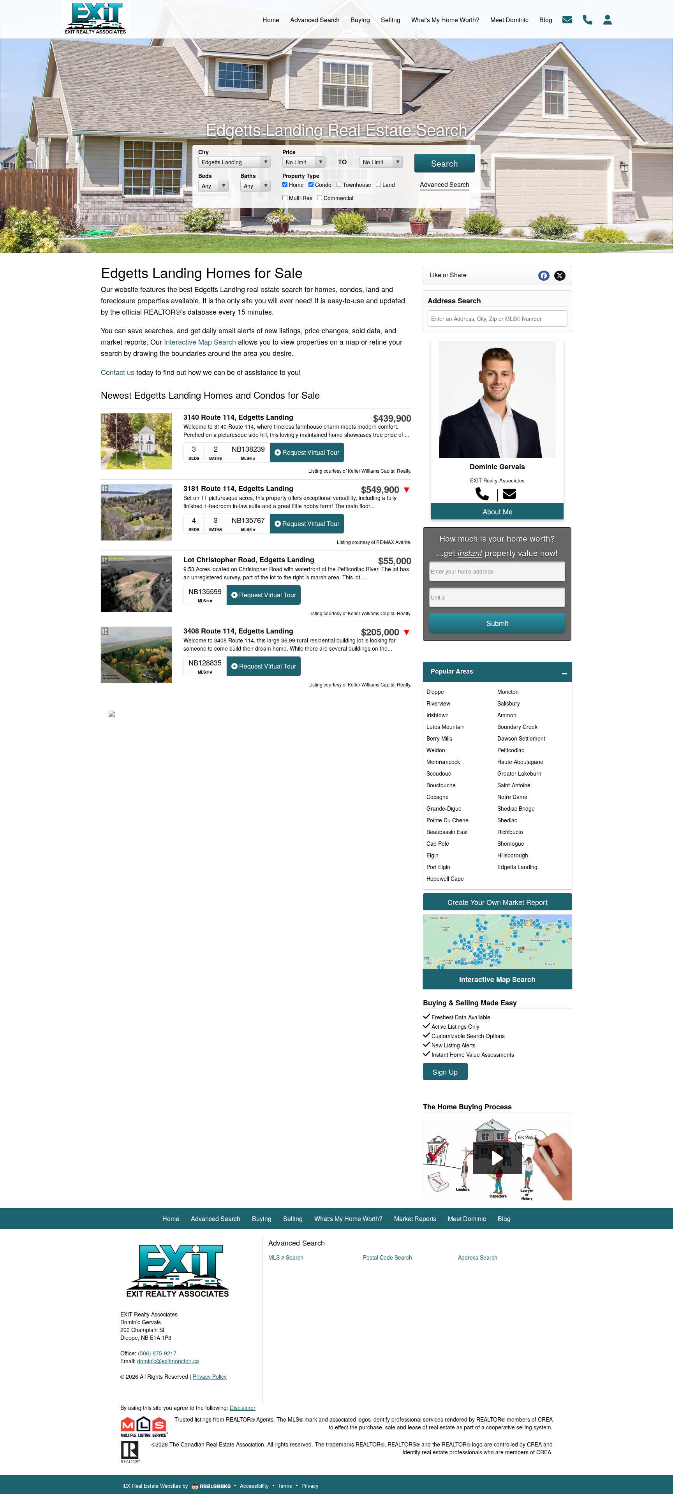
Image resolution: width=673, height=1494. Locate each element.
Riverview (438, 703)
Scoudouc (438, 773)
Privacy (310, 1485)
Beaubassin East (447, 832)
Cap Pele (437, 843)
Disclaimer (242, 1407)
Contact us (117, 372)
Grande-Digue (444, 808)
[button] (497, 1158)
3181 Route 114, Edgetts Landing (238, 488)
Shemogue (510, 843)
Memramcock (443, 761)
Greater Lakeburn (519, 773)
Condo (322, 184)
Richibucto (510, 832)
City (203, 152)
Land (388, 184)
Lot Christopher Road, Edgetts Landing (248, 560)
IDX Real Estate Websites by (156, 1485)
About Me (498, 511)
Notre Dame (512, 797)
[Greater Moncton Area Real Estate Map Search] (497, 951)
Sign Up (445, 1071)
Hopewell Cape (445, 878)
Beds (205, 175)
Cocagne (437, 797)
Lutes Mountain (445, 726)
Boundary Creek (517, 726)
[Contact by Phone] (587, 18)
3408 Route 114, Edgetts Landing (238, 631)
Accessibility (254, 1485)
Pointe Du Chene (447, 820)
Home (295, 184)
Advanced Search (444, 184)
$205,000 (386, 631)
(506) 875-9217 (157, 1353)
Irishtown (437, 715)
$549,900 (386, 489)
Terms (285, 1485)
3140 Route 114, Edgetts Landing (238, 417)
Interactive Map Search (200, 341)
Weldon (435, 750)
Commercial (337, 198)
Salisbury (508, 703)
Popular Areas (452, 671)
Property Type (300, 175)
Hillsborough (512, 855)
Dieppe (435, 691)
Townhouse (356, 184)
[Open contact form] (567, 18)
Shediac (507, 820)
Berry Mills (439, 738)
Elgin (432, 855)
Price (289, 152)
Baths (248, 175)
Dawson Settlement (521, 738)
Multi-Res (299, 198)
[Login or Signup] (607, 18)
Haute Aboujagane (520, 761)
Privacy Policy (210, 1376)
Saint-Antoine (513, 785)
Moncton (508, 691)
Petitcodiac (510, 750)
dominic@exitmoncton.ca (168, 1361)
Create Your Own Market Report (497, 902)
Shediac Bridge (516, 808)
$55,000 (394, 560)
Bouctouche (441, 785)
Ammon (506, 715)
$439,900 (392, 417)
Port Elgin (438, 867)
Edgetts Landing (517, 867)
